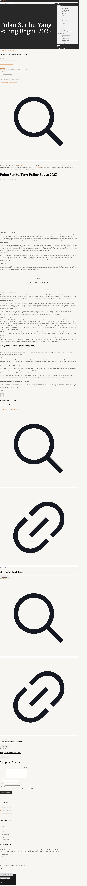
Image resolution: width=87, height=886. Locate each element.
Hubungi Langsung (6, 874)
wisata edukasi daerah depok (11, 572)
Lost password (5, 839)
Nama (2, 780)
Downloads (4, 829)
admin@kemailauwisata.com (13, 69)
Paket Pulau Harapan (7, 813)
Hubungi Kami (5, 854)
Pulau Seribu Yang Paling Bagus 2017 (11, 79)
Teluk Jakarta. (37, 167)
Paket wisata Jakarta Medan (11, 741)
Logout (3, 837)
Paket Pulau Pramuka (7, 810)
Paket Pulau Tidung (6, 807)
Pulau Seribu (21, 165)
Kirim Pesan (5, 857)
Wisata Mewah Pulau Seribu (39, 282)
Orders (3, 826)
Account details (5, 834)
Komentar (3, 778)
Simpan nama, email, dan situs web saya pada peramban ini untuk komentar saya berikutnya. (24, 789)
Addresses (4, 831)
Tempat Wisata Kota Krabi (10, 752)
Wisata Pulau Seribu (7, 74)
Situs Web (2, 786)
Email (1, 783)
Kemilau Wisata (8, 865)
